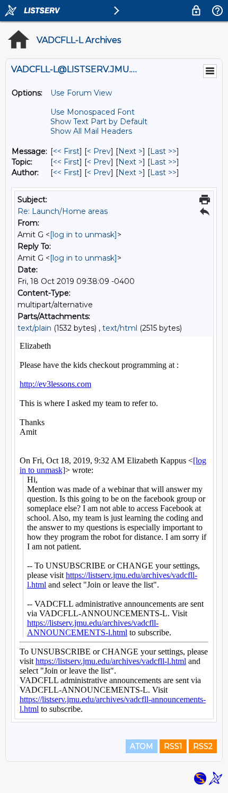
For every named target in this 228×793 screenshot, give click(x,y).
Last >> (163, 151)
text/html (119, 328)
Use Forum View (81, 93)
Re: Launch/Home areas (62, 211)
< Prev (99, 151)
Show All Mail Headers (91, 131)
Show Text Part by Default (98, 121)
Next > (130, 151)
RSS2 (203, 746)
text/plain (34, 328)
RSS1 (173, 746)
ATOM (141, 746)
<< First (66, 151)
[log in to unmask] (83, 234)
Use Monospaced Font (92, 112)
